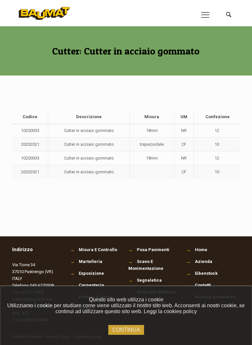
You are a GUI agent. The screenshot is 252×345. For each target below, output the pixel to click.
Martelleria (86, 261)
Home (201, 249)
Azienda (203, 261)
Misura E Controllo (93, 249)
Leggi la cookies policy (170, 311)
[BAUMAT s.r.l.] (44, 13)
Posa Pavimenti (148, 249)
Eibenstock (206, 273)
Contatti (203, 285)
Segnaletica (145, 280)
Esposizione (87, 273)
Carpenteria (87, 285)
